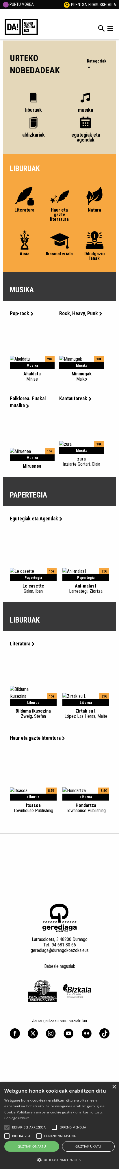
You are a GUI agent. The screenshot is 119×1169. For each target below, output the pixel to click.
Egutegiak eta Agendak (34, 519)
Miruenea (32, 466)
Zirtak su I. (85, 713)
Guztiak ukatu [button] (88, 1146)
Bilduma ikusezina (33, 713)
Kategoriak (96, 61)
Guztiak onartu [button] (32, 1146)
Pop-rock (19, 313)
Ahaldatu (32, 376)
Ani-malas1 (86, 588)
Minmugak (82, 376)
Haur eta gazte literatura (35, 738)
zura (81, 461)
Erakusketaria (102, 4)
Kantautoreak (73, 398)
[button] (7, 1127)
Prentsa (79, 4)
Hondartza (86, 808)
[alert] (59, 1125)
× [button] (114, 1087)
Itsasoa (33, 808)
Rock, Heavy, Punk (78, 313)
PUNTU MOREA (21, 4)
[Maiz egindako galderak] (67, 4)
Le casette (33, 588)
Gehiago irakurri (17, 1118)
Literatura (20, 644)
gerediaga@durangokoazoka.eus (60, 950)
